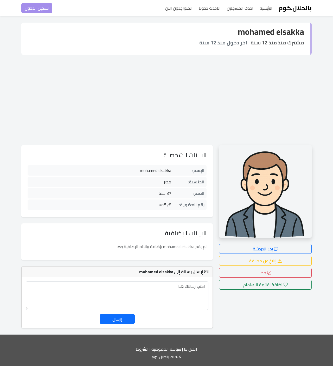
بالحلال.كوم (295, 8)
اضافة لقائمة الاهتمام (263, 285)
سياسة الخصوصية (166, 349)
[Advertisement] (166, 100)
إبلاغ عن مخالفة (263, 261)
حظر (263, 273)
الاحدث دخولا (210, 8)
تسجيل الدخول (37, 8)
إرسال (117, 319)
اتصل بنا (190, 349)
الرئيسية (266, 8)
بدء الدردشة (263, 249)
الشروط (142, 349)
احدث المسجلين (240, 8)
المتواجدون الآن (179, 8)
